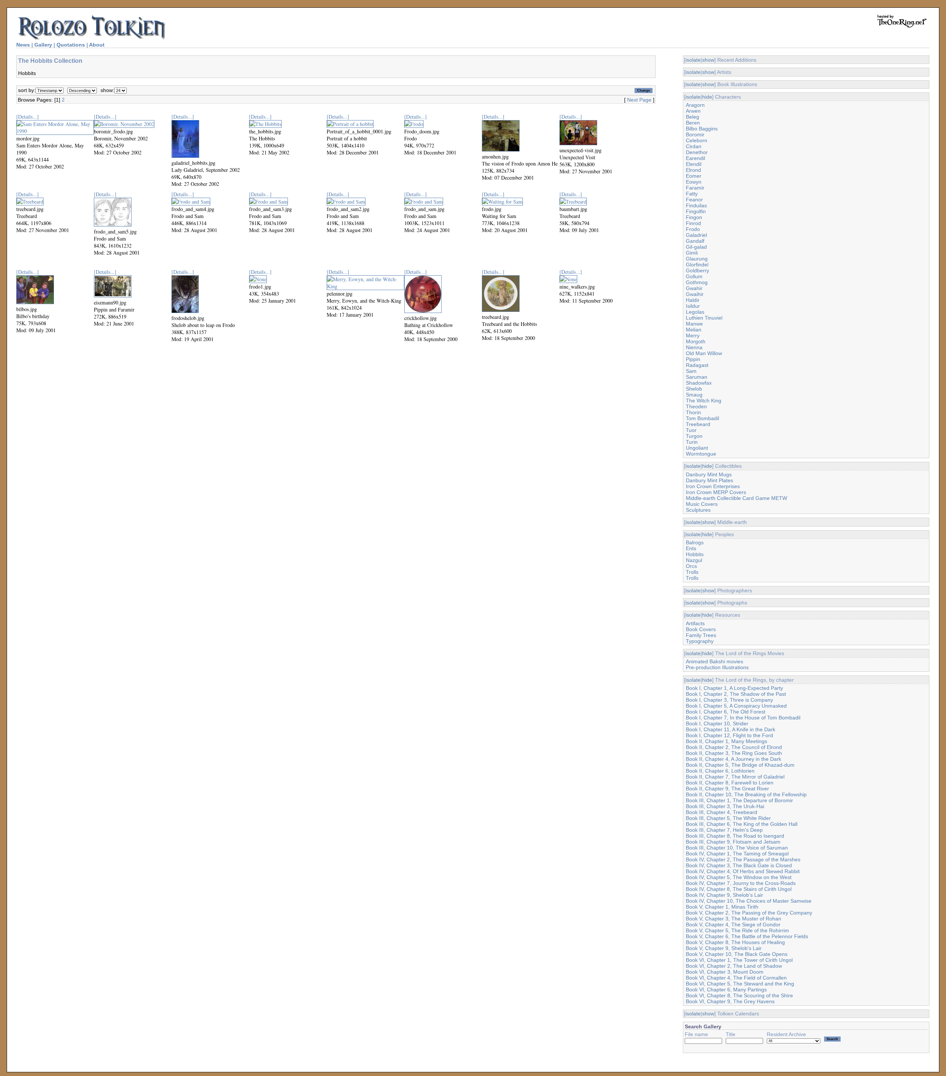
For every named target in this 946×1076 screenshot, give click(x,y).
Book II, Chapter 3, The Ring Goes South (734, 753)
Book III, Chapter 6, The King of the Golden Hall (741, 824)
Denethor (697, 152)
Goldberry (697, 270)
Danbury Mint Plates (709, 480)
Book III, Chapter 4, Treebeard (721, 812)
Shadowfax (699, 383)
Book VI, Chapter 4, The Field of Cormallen (736, 978)
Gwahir (694, 288)
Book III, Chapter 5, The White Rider (728, 818)
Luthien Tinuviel (704, 318)
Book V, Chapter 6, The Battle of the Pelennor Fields (747, 936)
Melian (693, 330)
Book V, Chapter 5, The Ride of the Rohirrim (737, 930)
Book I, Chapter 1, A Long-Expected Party (734, 688)
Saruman (696, 377)
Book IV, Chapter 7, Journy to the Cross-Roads (741, 883)
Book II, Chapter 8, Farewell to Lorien (729, 783)
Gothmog (697, 282)
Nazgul (694, 560)
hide (707, 97)
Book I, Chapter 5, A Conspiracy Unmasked (736, 706)
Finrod (693, 223)
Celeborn (696, 140)
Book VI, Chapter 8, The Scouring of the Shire (739, 995)
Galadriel (696, 235)
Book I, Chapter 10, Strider (717, 723)
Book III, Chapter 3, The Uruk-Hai (725, 806)
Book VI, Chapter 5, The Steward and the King (740, 984)
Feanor (694, 199)
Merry (693, 335)
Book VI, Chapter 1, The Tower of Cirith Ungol (739, 960)
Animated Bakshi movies (714, 661)
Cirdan (693, 146)
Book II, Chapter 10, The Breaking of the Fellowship (746, 794)
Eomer (693, 176)
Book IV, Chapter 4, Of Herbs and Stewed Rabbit (743, 871)
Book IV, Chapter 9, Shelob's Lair (724, 895)
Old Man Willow (704, 353)
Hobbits (695, 554)
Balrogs (695, 542)
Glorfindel (697, 265)
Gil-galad (696, 247)
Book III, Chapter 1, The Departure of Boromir (739, 800)
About (97, 45)
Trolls (692, 572)
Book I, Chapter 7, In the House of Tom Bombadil (743, 718)
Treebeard (698, 424)
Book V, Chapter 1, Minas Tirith (722, 907)
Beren (693, 123)
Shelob (694, 389)
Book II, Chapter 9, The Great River (727, 788)
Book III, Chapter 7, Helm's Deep (724, 830)
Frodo (693, 229)
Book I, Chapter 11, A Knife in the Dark (730, 729)
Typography (700, 641)
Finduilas (696, 205)
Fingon (694, 217)
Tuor (691, 430)
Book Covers (701, 629)
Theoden (696, 406)
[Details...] (27, 116)
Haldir (693, 300)
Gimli (692, 253)
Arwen (693, 111)
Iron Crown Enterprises (713, 486)
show (708, 60)
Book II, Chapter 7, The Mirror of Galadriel (735, 777)
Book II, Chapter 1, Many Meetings (726, 741)
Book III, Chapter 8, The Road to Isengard (735, 836)
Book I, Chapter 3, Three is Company (729, 700)
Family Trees (701, 635)
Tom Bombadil (702, 418)
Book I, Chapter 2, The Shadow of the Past (736, 694)
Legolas (695, 312)
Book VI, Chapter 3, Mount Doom (724, 972)
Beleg (692, 117)
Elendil (693, 164)
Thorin (693, 412)
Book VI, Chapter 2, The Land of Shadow (734, 966)
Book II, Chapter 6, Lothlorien (720, 771)
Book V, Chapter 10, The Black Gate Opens (736, 954)
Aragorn (695, 105)
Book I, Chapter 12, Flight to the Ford (729, 735)
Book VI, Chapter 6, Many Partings (726, 989)
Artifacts (695, 623)
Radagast (697, 365)
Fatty (692, 194)
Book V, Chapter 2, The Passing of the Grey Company (749, 913)
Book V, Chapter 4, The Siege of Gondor (733, 924)
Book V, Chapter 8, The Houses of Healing (735, 942)
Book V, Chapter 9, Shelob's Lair (724, 948)
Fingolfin (696, 211)
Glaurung (697, 259)
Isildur (693, 306)
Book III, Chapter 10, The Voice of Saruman (737, 848)
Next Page (639, 100)
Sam (691, 371)
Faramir (695, 188)
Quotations (71, 45)
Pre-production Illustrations (717, 667)
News (23, 45)
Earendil (695, 158)
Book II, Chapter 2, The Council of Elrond (734, 747)
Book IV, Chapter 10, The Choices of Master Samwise (748, 901)
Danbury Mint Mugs (709, 474)
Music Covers (702, 504)
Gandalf (695, 241)
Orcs (691, 566)
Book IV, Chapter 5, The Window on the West (739, 877)
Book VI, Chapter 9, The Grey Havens (730, 1001)
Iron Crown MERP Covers (716, 492)
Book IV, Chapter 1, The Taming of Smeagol (737, 854)
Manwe (694, 324)
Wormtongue (701, 454)
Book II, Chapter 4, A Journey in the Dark (733, 759)
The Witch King (703, 401)
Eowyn (693, 182)
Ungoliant (697, 448)
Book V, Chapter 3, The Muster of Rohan (733, 919)
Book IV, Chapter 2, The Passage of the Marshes (743, 859)
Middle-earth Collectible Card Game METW (736, 498)
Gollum (694, 276)
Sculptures (698, 510)
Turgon (694, 436)
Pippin (693, 359)
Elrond (693, 170)
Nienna (694, 347)
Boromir (695, 134)
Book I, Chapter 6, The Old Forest (725, 712)
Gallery (43, 45)
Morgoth (695, 341)
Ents (691, 548)
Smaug (694, 395)
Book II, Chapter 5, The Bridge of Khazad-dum (740, 765)
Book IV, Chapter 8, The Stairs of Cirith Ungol (739, 889)
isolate (693, 60)
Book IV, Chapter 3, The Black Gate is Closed (739, 865)
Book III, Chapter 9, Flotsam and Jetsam (733, 842)
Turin (692, 442)
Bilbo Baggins (702, 129)
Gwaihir (695, 294)
